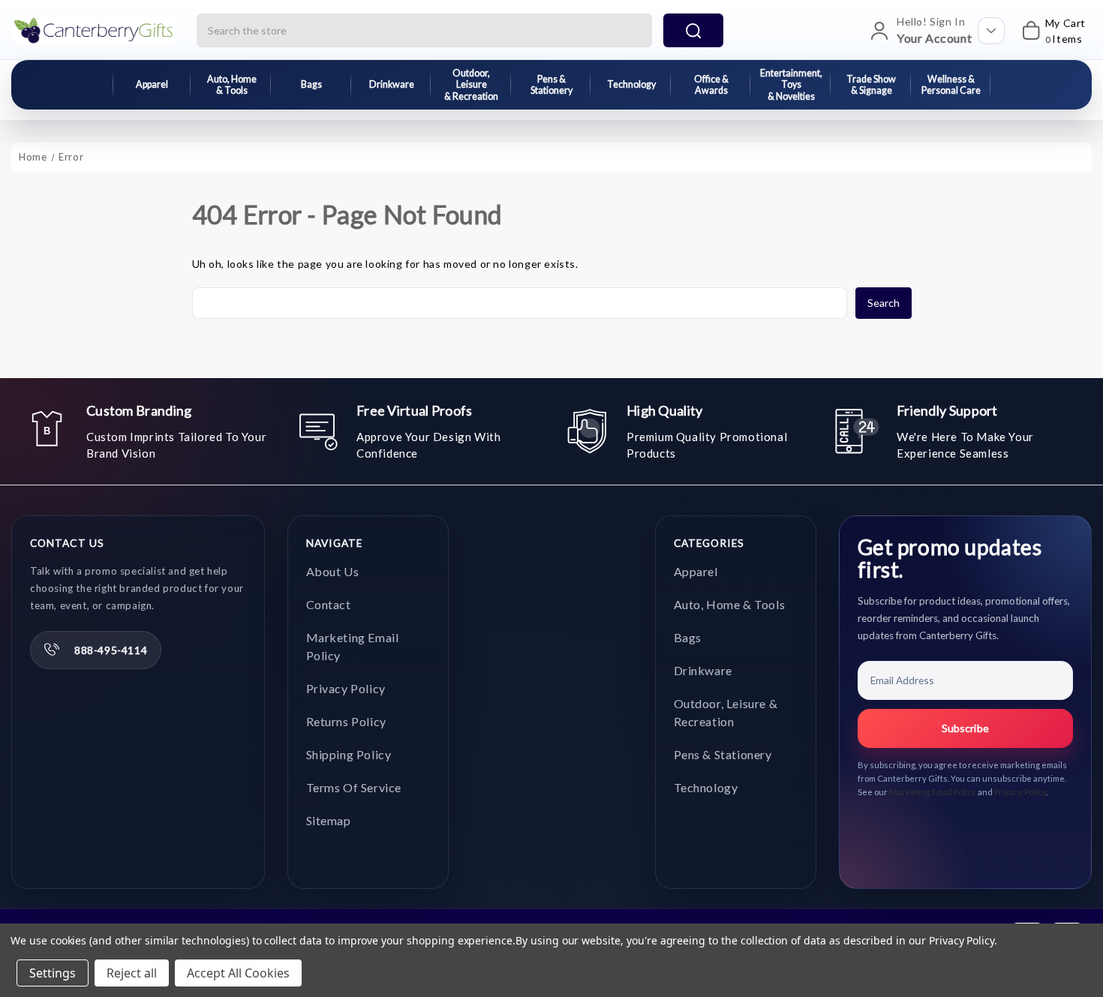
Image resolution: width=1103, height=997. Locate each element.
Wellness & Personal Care (951, 85)
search (693, 30)
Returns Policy (346, 721)
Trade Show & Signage (871, 85)
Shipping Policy (349, 754)
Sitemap (328, 820)
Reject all (132, 973)
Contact (328, 604)
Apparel (152, 84)
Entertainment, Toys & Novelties (791, 85)
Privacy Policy (346, 688)
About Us (332, 571)
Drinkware (391, 84)
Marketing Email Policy (932, 792)
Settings (52, 973)
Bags (311, 84)
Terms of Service (354, 787)
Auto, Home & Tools (232, 85)
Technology (631, 84)
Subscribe (965, 728)
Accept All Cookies (238, 973)
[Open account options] (991, 30)
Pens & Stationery (551, 85)
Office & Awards (711, 85)
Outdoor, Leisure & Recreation (471, 85)
